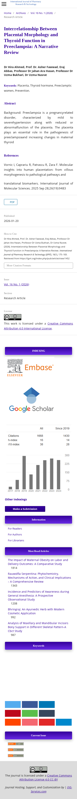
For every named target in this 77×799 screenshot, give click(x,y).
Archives (21, 13)
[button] (13, 704)
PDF (12, 202)
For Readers (15, 528)
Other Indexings (16, 499)
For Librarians (16, 540)
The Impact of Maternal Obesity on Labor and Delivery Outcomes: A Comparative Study (38, 562)
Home (7, 13)
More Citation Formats (19, 265)
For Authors (15, 534)
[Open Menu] (4, 4)
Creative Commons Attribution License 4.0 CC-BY (45, 777)
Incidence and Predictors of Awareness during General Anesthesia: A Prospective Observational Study (38, 595)
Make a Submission (25, 509)
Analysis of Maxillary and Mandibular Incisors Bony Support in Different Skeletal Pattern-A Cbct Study (38, 627)
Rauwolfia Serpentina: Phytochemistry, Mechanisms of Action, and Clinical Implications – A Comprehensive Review (39, 577)
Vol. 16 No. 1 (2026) (42, 13)
